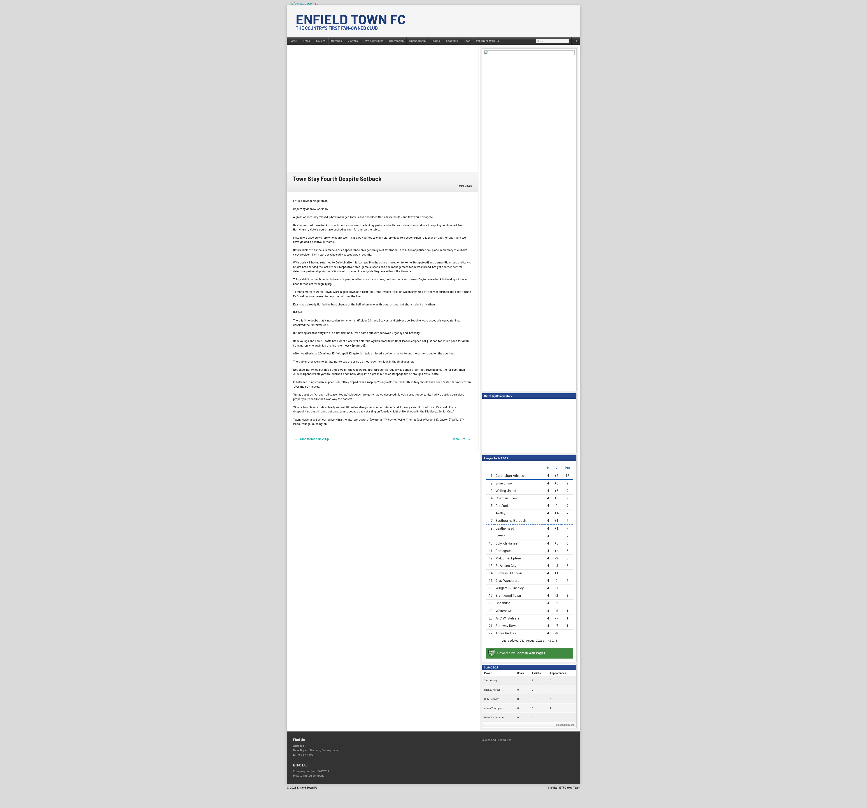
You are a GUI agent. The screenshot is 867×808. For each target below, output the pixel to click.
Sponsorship (417, 41)
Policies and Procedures (495, 740)
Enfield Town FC (351, 19)
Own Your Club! (373, 41)
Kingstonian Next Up (311, 439)
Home (293, 41)
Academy (452, 41)
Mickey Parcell (492, 689)
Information (396, 41)
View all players (565, 724)
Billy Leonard (491, 698)
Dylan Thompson (493, 717)
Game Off (461, 439)
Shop (467, 41)
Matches (336, 41)
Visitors (353, 41)
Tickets (320, 41)
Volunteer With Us (487, 41)
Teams (435, 41)
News (306, 41)
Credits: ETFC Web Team (564, 787)
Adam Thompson (494, 708)
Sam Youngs (491, 680)
